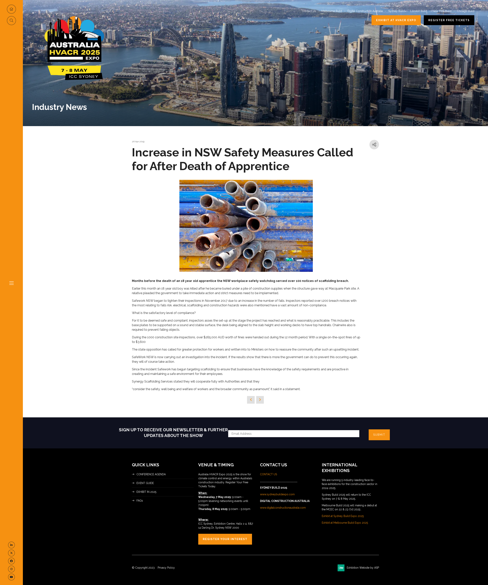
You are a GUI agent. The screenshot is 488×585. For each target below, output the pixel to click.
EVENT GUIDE (145, 483)
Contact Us (309, 11)
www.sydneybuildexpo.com (277, 494)
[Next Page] (260, 400)
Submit (379, 434)
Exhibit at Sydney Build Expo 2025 (343, 516)
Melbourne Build (331, 11)
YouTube (11, 577)
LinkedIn (11, 545)
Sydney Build (396, 11)
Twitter (11, 553)
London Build (418, 11)
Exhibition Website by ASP (363, 567)
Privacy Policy (166, 567)
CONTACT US (269, 474)
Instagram (11, 569)
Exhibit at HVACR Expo (396, 20)
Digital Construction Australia (365, 11)
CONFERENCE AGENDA (151, 474)
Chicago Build (465, 11)
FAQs (139, 500)
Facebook (11, 561)
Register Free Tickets (449, 20)
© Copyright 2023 (143, 567)
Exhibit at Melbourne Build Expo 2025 (345, 522)
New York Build (442, 11)
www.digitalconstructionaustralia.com (283, 507)
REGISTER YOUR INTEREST (225, 539)
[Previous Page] (251, 400)
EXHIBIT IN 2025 (146, 491)
